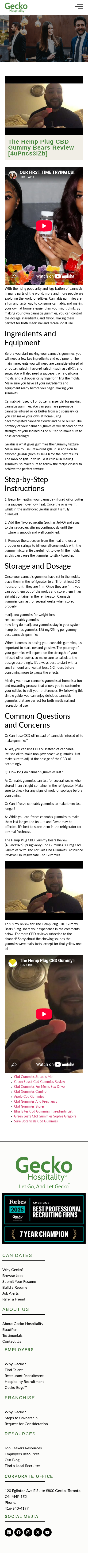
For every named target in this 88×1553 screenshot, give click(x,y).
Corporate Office (29, 1476)
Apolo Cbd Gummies (29, 1096)
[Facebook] (18, 1532)
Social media (21, 1516)
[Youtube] (47, 1532)
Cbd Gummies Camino (30, 1091)
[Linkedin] (9, 1532)
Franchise (20, 1397)
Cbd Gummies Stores (29, 1106)
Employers (19, 1349)
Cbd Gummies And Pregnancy (35, 1101)
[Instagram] (28, 1532)
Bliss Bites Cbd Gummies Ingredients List (43, 1111)
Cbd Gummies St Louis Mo (33, 1077)
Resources (20, 1433)
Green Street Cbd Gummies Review (39, 1082)
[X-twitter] (38, 1532)
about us (15, 1309)
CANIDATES (17, 1255)
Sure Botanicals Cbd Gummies (36, 1121)
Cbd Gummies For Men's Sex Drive (39, 1086)
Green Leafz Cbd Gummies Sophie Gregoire (45, 1116)
